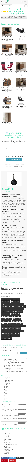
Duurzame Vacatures (9, 367)
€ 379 (7, 39)
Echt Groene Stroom (9, 362)
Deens (5, 398)
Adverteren (6, 452)
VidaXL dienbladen (19, 304)
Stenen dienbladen (6, 328)
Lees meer (14, 20)
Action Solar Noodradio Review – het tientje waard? (13, 410)
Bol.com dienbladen (6, 321)
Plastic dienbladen (6, 336)
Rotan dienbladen (5, 313)
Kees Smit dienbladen (6, 338)
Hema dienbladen (15, 336)
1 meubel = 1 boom (9, 449)
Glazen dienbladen (6, 331)
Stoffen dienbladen (6, 316)
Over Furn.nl (7, 433)
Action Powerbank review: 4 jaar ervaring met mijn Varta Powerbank (13, 414)
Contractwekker (8, 368)
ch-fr (5, 389)
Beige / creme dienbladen (7, 304)
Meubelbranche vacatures (10, 444)
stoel (22, 203)
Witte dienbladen (17, 318)
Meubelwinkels (7, 439)
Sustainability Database (9, 371)
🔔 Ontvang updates (14, 159)
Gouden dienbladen (15, 299)
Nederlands (7, 377)
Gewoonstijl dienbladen (17, 311)
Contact (6, 455)
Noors (5, 384)
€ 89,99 (7, 90)
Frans (5, 378)
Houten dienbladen (15, 333)
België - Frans (7, 381)
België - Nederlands (9, 380)
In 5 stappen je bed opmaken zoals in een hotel (13, 419)
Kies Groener (7, 365)
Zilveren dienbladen (18, 323)
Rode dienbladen (21, 326)
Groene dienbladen (16, 328)
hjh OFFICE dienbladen (6, 318)
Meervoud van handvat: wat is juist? (13, 405)
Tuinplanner (7, 450)
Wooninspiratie (7, 453)
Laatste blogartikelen (8, 402)
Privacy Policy (7, 442)
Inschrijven (23, 353)
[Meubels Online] (2, 6)
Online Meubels (8, 432)
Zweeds (6, 386)
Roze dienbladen (5, 299)
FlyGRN (5, 361)
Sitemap (6, 438)
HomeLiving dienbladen (7, 323)
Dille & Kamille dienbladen (17, 309)
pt (4, 392)
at (4, 399)
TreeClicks (6, 358)
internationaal (18, 367)
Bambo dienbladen (15, 313)
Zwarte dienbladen (6, 309)
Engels (5, 393)
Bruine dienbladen (21, 306)
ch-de (5, 387)
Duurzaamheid (7, 446)
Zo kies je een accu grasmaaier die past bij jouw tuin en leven (13, 423)
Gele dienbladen (5, 333)
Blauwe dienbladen (6, 311)
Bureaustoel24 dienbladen (17, 331)
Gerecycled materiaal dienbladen (9, 326)
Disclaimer (6, 436)
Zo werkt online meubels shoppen (12, 441)
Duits (5, 390)
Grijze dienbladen (5, 301)
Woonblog (6, 435)
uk (4, 396)
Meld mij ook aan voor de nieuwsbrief (14, 156)
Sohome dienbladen (16, 316)
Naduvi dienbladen (15, 301)
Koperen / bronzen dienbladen (8, 306)
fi (4, 395)
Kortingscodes (7, 447)
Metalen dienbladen (16, 321)
